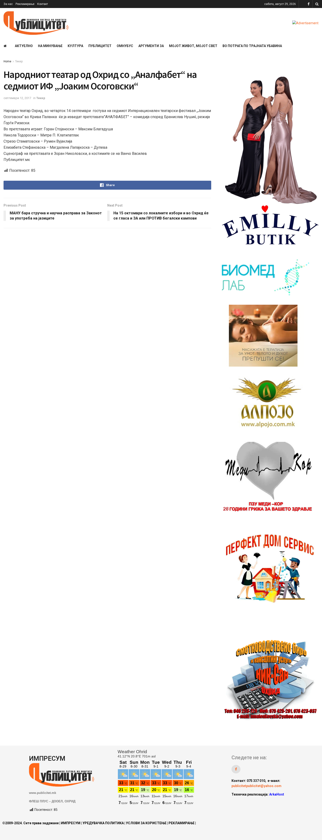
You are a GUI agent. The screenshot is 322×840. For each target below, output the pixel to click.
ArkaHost (276, 794)
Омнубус (125, 46)
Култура (75, 46)
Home (7, 61)
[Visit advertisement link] (305, 23)
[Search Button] (316, 4)
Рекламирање (25, 4)
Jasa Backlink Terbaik (269, 803)
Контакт (42, 4)
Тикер (19, 61)
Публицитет (99, 46)
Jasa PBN (241, 803)
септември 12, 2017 (17, 98)
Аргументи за (151, 46)
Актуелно (24, 46)
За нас (8, 4)
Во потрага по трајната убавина (252, 46)
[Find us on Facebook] (309, 4)
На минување (50, 46)
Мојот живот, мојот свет (193, 46)
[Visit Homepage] (36, 23)
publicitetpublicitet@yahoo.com (256, 786)
